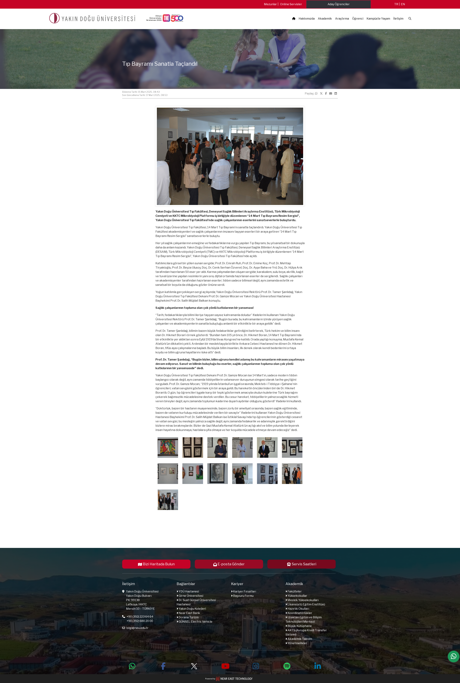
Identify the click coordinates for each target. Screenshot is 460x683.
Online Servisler (291, 4)
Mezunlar (270, 4)
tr (396, 4)
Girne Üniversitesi (190, 595)
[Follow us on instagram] (255, 665)
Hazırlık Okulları (298, 608)
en (403, 4)
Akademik (325, 18)
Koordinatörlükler (299, 613)
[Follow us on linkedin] (317, 665)
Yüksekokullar (297, 595)
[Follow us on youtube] (225, 665)
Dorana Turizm (188, 617)
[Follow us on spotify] (286, 665)
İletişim (398, 18)
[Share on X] (321, 93)
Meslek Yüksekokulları (303, 600)
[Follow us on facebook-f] (163, 665)
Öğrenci (357, 18)
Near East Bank (189, 613)
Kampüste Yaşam (378, 18)
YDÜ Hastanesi (188, 591)
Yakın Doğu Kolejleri (192, 608)
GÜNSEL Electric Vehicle (195, 621)
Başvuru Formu (243, 595)
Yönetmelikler (297, 643)
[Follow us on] (194, 665)
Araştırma (342, 18)
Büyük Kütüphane (299, 626)
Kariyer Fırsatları (244, 591)
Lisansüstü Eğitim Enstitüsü (306, 604)
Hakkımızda (307, 18)
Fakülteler (294, 591)
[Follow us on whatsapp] (132, 665)
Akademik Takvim (299, 639)
